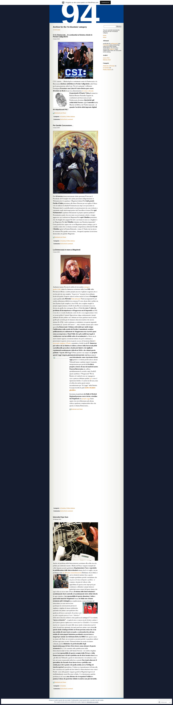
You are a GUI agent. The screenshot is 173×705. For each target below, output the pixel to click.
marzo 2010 (106, 58)
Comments (106, 45)
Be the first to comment (66, 119)
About (104, 37)
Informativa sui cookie (92, 702)
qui (91, 378)
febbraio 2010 (107, 60)
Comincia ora (105, 2)
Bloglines (112, 49)
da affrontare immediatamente (72, 573)
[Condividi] (59, 113)
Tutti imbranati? (76, 299)
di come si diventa (87, 91)
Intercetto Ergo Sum (60, 517)
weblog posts (114, 43)
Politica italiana (70, 116)
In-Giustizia (63, 116)
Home (104, 35)
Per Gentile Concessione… (63, 125)
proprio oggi (86, 399)
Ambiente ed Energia (109, 66)
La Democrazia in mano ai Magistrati (66, 250)
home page (57, 29)
